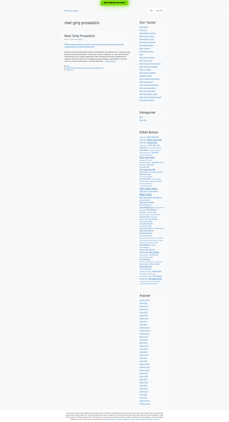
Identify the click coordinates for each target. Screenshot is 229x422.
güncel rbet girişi (143, 145)
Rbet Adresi (144, 27)
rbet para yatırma (159, 228)
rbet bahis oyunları (144, 281)
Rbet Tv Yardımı (145, 70)
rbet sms (161, 240)
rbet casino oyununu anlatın (146, 185)
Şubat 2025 (144, 309)
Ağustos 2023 (145, 364)
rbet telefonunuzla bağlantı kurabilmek (148, 283)
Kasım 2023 (144, 355)
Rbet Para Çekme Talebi (148, 94)
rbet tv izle (144, 252)
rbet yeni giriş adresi (145, 269)
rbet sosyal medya (144, 242)
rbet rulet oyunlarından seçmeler (147, 238)
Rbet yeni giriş (146, 266)
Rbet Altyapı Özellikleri (148, 73)
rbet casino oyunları (156, 181)
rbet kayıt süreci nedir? (145, 214)
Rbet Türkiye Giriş (146, 61)
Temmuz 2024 (145, 331)
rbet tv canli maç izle (147, 250)
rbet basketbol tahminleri (145, 162)
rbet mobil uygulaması (146, 221)
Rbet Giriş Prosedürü (79, 36)
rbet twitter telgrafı (144, 254)
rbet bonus (143, 164)
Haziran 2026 (144, 300)
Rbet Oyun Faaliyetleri (147, 91)
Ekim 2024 (143, 321)
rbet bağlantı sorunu (158, 162)
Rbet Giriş (159, 10)
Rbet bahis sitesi (147, 157)
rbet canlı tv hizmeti (156, 179)
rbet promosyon (146, 233)
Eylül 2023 (143, 361)
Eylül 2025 (143, 303)
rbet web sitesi (153, 254)
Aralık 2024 (144, 315)
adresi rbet (143, 137)
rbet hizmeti (142, 210)
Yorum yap (69, 70)
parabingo (126, 419)
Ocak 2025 (143, 312)
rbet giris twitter (152, 191)
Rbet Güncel (157, 197)
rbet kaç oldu (144, 217)
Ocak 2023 (143, 385)
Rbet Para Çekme (146, 231)
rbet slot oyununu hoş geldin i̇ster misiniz (149, 240)
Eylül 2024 (143, 325)
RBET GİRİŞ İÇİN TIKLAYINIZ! (114, 3)
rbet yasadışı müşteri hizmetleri (147, 261)
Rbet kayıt (143, 212)
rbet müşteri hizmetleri (146, 223)
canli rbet (143, 140)
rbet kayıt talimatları (155, 214)
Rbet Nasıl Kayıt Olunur (146, 228)
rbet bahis (155, 152)
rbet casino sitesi (148, 188)
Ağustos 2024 (145, 328)
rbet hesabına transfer (159, 207)
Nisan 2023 (144, 376)
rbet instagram (151, 210)
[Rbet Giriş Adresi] (71, 10)
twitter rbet (143, 279)
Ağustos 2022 (145, 401)
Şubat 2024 (144, 346)
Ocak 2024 (143, 349)
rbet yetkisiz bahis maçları (146, 271)
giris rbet (143, 142)
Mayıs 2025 (144, 306)
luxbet (112, 419)
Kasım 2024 (144, 318)
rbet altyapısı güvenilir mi (155, 150)
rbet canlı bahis (144, 172)
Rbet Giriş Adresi (146, 197)
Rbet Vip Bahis (145, 48)
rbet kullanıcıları (154, 217)
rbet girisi (143, 191)
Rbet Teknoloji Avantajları (149, 67)
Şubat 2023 (144, 382)
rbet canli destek (144, 167)
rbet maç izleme (152, 219)
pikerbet (143, 419)
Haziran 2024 (144, 334)
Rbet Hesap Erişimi (146, 82)
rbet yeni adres (144, 264)
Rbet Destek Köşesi (147, 45)
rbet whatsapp (145, 259)
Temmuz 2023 (145, 367)
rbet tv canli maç (144, 247)
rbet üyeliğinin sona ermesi (146, 276)
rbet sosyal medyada (153, 242)
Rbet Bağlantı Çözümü (148, 33)
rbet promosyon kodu (146, 235)
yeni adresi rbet (155, 278)
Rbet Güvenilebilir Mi (145, 205)
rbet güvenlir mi (146, 207)
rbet (158, 145)
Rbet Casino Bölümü (147, 100)
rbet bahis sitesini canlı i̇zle (146, 160)
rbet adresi (144, 150)
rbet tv (153, 245)
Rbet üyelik (157, 271)
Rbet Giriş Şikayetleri (147, 58)
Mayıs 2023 (144, 373)
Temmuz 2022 (145, 404)
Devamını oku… (110, 61)
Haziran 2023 (144, 370)
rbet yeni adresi (154, 264)
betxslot (150, 419)
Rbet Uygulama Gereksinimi (149, 79)
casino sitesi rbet (154, 140)
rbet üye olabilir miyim (96, 68)
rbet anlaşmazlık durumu (145, 152)
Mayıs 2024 (144, 337)
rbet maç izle (143, 219)
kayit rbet (152, 145)
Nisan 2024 (144, 340)
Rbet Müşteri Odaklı (147, 39)
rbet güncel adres (145, 200)
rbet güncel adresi (147, 202)
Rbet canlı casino (145, 174)
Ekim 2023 (143, 358)
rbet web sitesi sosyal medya (146, 257)
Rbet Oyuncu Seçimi (147, 36)
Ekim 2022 (143, 395)
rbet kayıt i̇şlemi (151, 212)
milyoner (156, 419)
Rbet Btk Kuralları (146, 76)
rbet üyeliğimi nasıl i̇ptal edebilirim (147, 273)
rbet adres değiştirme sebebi (154, 147)
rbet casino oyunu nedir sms (146, 183)
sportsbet (119, 419)
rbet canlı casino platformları (146, 176)
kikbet (138, 419)
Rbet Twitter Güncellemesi (149, 85)
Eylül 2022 (143, 398)
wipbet (133, 419)
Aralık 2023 (144, 352)
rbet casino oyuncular (144, 181)
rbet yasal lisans (158, 261)
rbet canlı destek (145, 179)
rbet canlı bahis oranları (156, 172)
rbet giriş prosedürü (84, 68)
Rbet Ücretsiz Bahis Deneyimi (150, 64)
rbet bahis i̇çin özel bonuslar (146, 155)
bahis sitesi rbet (152, 137)
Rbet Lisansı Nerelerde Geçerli (150, 97)
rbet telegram (145, 245)
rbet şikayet (157, 276)
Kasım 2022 (144, 392)
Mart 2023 (143, 379)
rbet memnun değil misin (155, 281)
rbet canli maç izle (71, 68)
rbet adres (143, 147)
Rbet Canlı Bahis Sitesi (148, 88)
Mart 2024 (143, 343)
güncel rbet (152, 142)
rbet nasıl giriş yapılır (145, 226)
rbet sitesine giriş (159, 238)
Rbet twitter (154, 252)
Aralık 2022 (144, 388)
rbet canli (150, 164)
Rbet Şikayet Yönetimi (147, 42)
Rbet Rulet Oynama (147, 51)
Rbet (151, 10)
